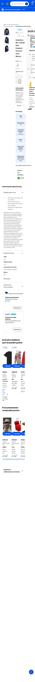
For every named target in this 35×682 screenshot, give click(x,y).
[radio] (17, 66)
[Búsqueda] (26, 3)
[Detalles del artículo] (22, 192)
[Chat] (31, 672)
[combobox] (19, 3)
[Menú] (2, 3)
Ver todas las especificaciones (23, 165)
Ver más (19, 105)
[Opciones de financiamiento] (22, 285)
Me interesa (17, 308)
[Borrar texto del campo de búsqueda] (24, 3)
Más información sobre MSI (16, 293)
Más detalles (7, 278)
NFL (17, 32)
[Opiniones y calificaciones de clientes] (22, 470)
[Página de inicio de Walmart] (7, 3)
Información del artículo (12, 187)
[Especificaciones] (22, 253)
